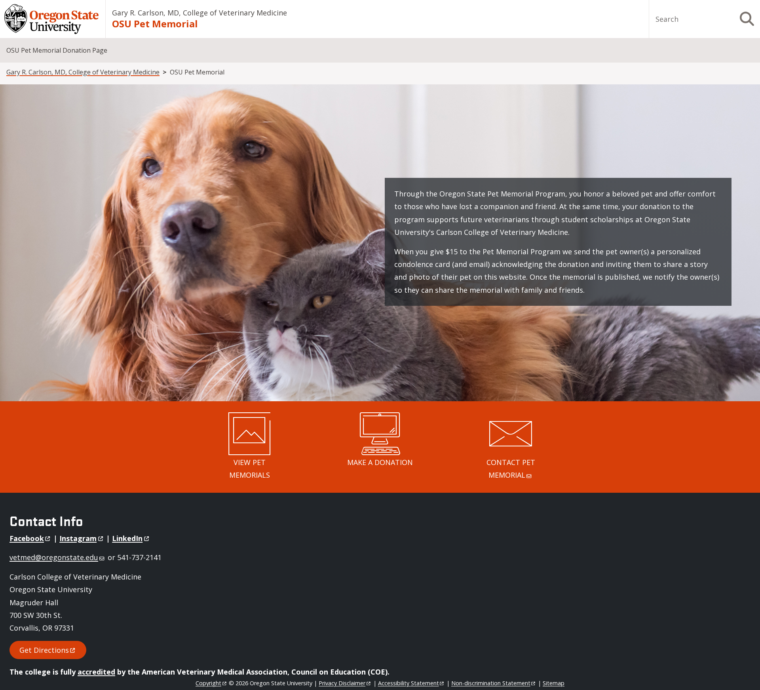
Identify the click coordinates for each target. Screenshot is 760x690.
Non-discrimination (490, 683)
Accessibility (408, 683)
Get (44, 650)
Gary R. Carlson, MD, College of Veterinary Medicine (199, 12)
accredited (96, 672)
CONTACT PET (510, 468)
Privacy (342, 683)
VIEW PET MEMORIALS (249, 468)
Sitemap (553, 683)
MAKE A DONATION (380, 462)
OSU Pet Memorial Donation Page (56, 50)
